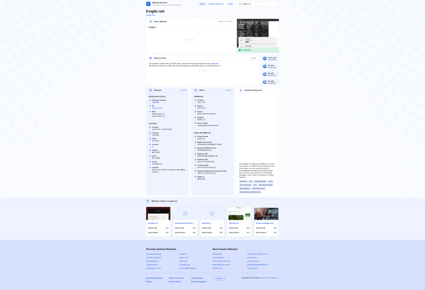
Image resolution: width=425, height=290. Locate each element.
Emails (230, 4)
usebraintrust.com (153, 257)
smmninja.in (217, 254)
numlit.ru (183, 254)
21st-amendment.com (221, 261)
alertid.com (234, 223)
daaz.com (183, 261)
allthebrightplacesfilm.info (258, 265)
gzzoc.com (183, 257)
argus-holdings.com (264, 223)
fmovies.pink (252, 268)
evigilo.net (150, 15)
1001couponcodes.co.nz (257, 254)
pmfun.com (252, 257)
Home (202, 4)
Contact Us (219, 278)
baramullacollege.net (188, 268)
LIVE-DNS (155, 102)
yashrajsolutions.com (221, 265)
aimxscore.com (253, 261)
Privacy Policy (175, 281)
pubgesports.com (153, 268)
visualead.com (152, 265)
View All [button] (253, 58)
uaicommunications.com (185, 223)
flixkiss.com (217, 268)
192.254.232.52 (157, 108)
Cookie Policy (197, 278)
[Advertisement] (190, 46)
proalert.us (153, 223)
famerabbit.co (218, 257)
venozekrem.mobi (153, 254)
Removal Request (198, 281)
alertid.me (206, 223)
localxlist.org (184, 265)
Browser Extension (216, 4)
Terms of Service (176, 278)
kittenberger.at (152, 261)
